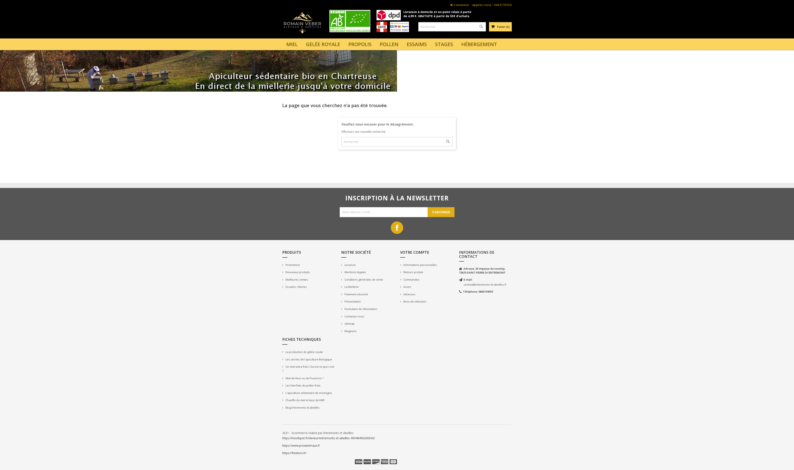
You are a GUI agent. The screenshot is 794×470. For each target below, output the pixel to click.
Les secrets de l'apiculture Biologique (308, 359)
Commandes (411, 279)
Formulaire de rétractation (360, 309)
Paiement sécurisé (356, 294)
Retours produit (413, 272)
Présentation (352, 301)
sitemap (349, 323)
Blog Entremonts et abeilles (302, 407)
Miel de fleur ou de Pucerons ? (304, 378)
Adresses (409, 294)
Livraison (350, 265)
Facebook (397, 227)
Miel (292, 44)
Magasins (350, 331)
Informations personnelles (420, 265)
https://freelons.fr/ (294, 453)
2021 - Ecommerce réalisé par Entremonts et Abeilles (317, 433)
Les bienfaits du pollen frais (302, 385)
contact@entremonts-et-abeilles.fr (485, 284)
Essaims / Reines (296, 287)
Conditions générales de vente (363, 279)
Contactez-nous (354, 316)
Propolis (360, 44)
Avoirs (407, 287)
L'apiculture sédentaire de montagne (308, 393)
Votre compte (414, 252)
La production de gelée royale (304, 352)
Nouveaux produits (297, 272)
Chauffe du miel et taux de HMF (305, 400)
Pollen (389, 44)
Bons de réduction (414, 301)
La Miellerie (351, 287)
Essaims (417, 44)
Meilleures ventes (296, 279)
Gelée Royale (323, 44)
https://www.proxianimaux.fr (301, 445)
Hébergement (479, 44)
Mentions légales (355, 272)
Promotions (292, 265)
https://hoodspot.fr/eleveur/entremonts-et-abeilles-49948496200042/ (328, 438)
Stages (444, 44)
